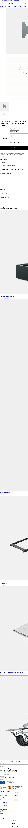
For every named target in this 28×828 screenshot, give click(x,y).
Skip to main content (14, 0)
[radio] (19, 128)
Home (1, 6)
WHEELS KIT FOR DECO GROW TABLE (14, 762)
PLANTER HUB (5, 493)
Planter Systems (8, 6)
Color (5, 129)
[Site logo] (10, 4)
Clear (11, 143)
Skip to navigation (4, 0)
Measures (5, 138)
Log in (6, 154)
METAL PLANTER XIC (7, 296)
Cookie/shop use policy (20, 792)
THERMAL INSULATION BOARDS (11, 672)
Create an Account (4, 818)
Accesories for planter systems (19, 6)
